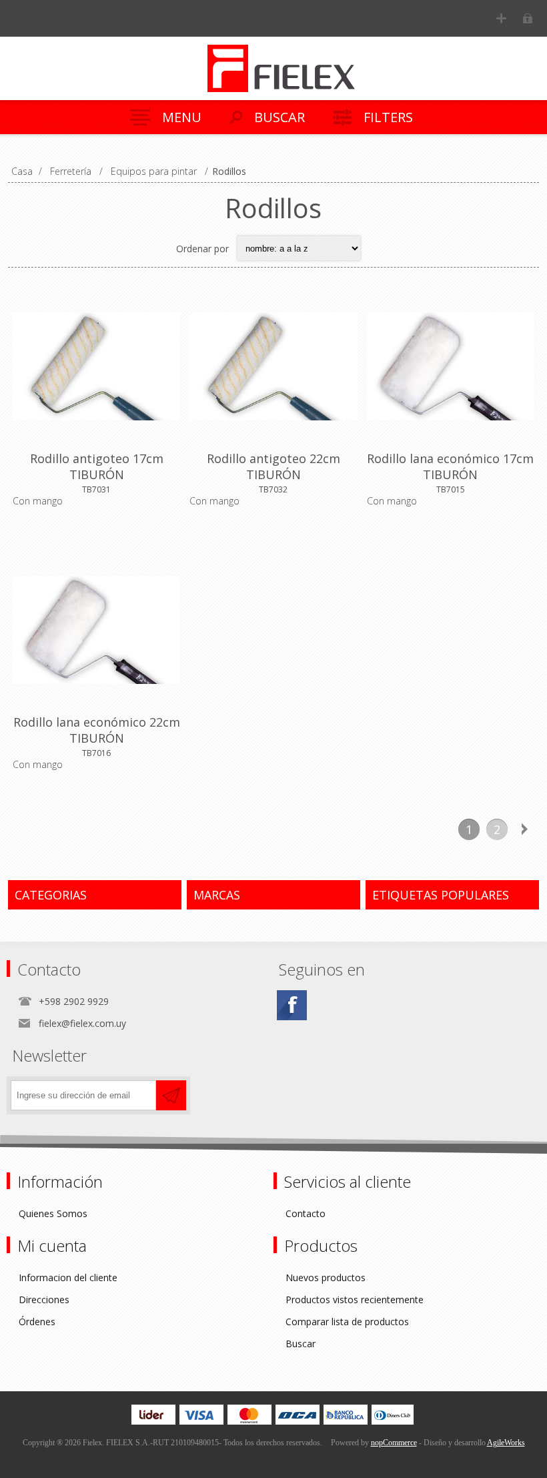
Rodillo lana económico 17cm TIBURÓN (450, 466)
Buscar (301, 1343)
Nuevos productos (326, 1277)
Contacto (306, 1213)
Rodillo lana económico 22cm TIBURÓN (96, 730)
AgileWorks (506, 1442)
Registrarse (501, 18)
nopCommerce (394, 1442)
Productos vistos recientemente (355, 1299)
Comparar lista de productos (347, 1321)
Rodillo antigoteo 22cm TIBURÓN (273, 466)
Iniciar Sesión (527, 18)
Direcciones (44, 1299)
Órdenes (37, 1321)
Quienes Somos (53, 1213)
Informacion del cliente (68, 1277)
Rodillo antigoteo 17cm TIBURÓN (96, 466)
